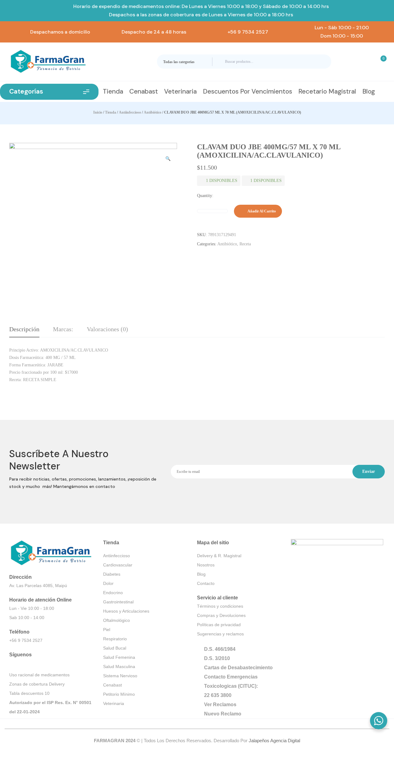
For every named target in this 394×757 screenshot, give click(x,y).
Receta (245, 244)
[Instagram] (15, 664)
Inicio (97, 112)
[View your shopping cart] (379, 61)
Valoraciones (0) (107, 329)
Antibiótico (152, 112)
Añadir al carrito (261, 211)
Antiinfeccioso (130, 112)
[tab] (24, 331)
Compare (296, 211)
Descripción (24, 329)
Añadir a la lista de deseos (290, 211)
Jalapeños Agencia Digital (274, 740)
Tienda (110, 112)
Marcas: (63, 329)
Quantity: (205, 195)
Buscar (321, 61)
